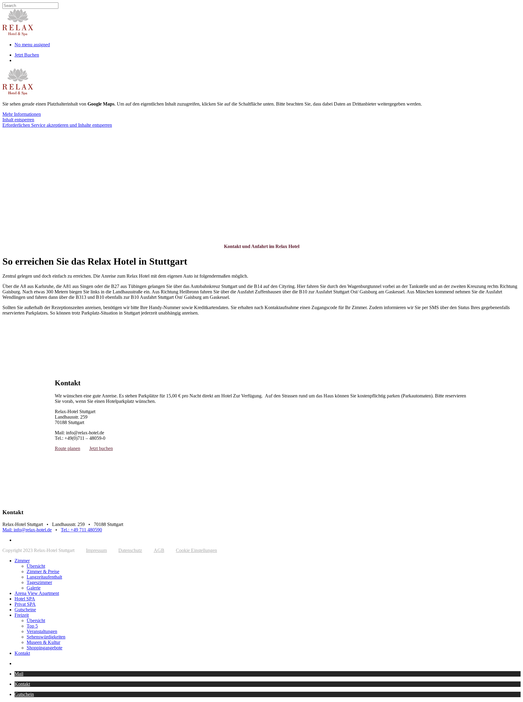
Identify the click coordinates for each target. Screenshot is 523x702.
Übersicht (36, 566)
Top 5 (32, 626)
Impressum (96, 550)
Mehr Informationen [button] (21, 114)
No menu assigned (32, 44)
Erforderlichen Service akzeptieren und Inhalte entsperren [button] (57, 125)
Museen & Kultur (43, 642)
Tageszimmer (39, 582)
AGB (159, 550)
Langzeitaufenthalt (44, 577)
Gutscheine (25, 609)
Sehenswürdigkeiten (46, 636)
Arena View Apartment (37, 593)
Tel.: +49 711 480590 (81, 529)
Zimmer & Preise (43, 571)
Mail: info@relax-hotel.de (27, 529)
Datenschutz (130, 550)
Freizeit (22, 615)
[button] (19, 673)
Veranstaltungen (42, 631)
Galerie (34, 587)
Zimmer (22, 560)
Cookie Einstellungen (196, 550)
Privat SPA (25, 604)
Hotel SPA (25, 598)
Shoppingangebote (44, 647)
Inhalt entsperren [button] (18, 119)
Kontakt (22, 653)
